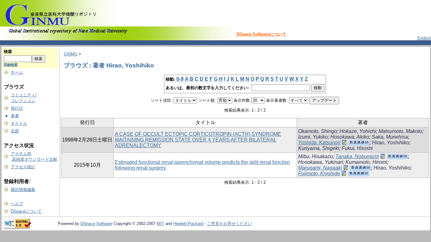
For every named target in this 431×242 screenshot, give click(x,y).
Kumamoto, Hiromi (366, 162)
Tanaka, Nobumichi (357, 156)
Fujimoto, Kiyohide (319, 173)
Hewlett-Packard (188, 223)
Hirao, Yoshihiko (390, 142)
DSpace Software (96, 223)
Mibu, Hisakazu (315, 156)
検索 (8, 51)
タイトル (19, 123)
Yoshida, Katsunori (319, 142)
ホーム (17, 72)
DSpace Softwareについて (261, 34)
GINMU (70, 54)
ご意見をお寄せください (229, 223)
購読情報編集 (23, 189)
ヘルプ (17, 203)
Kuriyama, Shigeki (318, 148)
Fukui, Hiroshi (357, 148)
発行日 (17, 108)
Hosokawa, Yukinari (320, 162)
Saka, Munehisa (390, 137)
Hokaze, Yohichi (357, 131)
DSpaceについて (26, 211)
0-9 (180, 79)
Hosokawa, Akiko (349, 137)
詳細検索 (11, 64)
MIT (160, 223)
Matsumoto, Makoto (400, 131)
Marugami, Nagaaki (320, 167)
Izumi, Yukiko (313, 137)
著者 (15, 115)
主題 (15, 131)
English (424, 38)
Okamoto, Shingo (317, 131)
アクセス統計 (23, 166)
